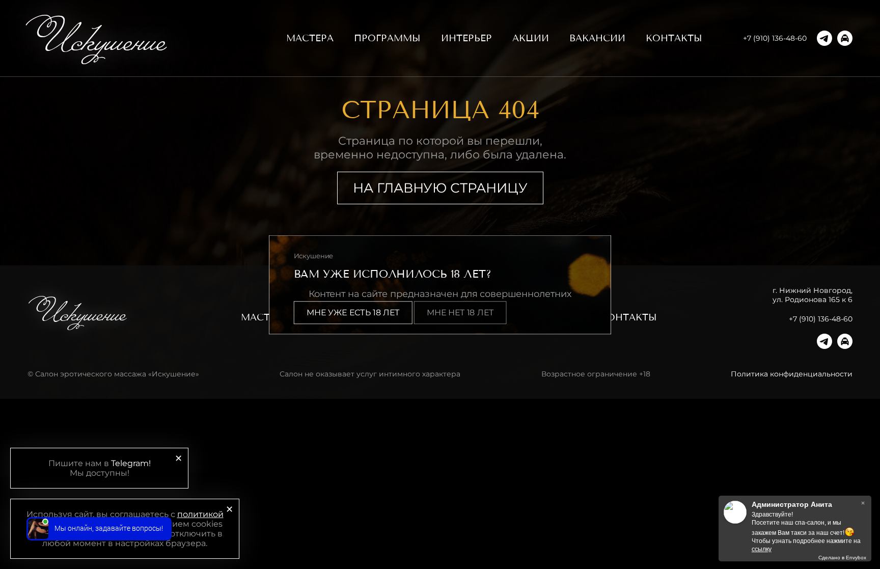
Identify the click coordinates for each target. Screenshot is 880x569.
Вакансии (597, 38)
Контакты (674, 38)
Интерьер (466, 38)
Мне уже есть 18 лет (353, 312)
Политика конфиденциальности (792, 373)
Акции (530, 38)
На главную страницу (440, 188)
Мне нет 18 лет (460, 312)
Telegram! (131, 463)
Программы (387, 38)
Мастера (310, 38)
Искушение (100, 38)
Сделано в (842, 557)
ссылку (762, 549)
